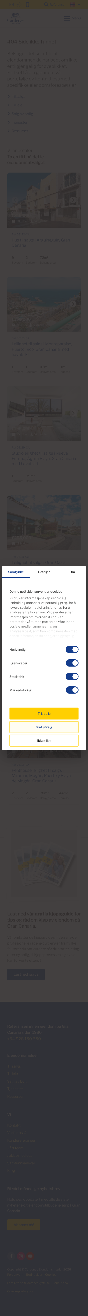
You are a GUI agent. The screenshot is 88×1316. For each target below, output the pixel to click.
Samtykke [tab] (16, 572)
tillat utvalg (44, 727)
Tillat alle (44, 713)
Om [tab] (72, 572)
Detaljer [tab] (44, 572)
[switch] (72, 663)
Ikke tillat (44, 740)
